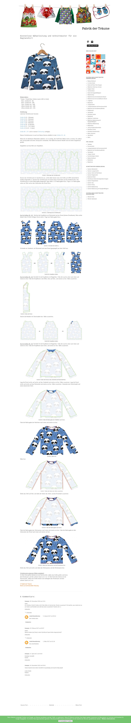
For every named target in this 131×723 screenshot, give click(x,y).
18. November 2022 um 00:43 (37, 665)
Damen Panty (91, 184)
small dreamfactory (34, 616)
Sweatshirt (90, 112)
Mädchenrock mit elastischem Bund (97, 97)
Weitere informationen (108, 719)
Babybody (90, 116)
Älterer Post (79, 705)
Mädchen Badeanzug (93, 123)
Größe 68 (22, 121)
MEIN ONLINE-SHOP (91, 51)
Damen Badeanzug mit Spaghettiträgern (98, 188)
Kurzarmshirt (91, 146)
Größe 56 (22, 117)
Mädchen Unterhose (93, 118)
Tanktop (90, 144)
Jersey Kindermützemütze (94, 127)
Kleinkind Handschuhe (93, 131)
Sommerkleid (91, 91)
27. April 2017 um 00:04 (36, 653)
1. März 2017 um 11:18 (49, 641)
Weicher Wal (91, 197)
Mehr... (89, 137)
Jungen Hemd (91, 154)
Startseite (51, 705)
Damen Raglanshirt (93, 175)
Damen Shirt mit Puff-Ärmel (95, 173)
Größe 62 (22, 119)
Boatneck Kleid (91, 177)
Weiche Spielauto (92, 199)
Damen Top (91, 182)
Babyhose (90, 102)
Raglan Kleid (91, 89)
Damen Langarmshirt (93, 171)
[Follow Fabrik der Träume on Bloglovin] (92, 46)
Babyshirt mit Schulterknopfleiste (96, 108)
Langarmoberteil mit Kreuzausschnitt (97, 106)
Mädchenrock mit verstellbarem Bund (97, 98)
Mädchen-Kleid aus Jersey (94, 87)
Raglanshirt (91, 110)
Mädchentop (91, 94)
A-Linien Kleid (91, 83)
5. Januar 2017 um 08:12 (49, 616)
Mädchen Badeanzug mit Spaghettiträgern (94, 121)
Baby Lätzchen (91, 133)
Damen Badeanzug (93, 186)
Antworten (27, 609)
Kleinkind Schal (92, 129)
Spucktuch (90, 135)
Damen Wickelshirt (92, 169)
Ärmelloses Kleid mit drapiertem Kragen (98, 179)
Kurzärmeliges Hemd (93, 156)
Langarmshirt (91, 104)
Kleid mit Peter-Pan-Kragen (95, 85)
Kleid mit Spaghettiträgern (94, 93)
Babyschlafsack (92, 81)
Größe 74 (22, 122)
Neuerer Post (24, 705)
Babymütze (90, 125)
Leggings (90, 100)
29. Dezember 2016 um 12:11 (37, 601)
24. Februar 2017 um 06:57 (37, 628)
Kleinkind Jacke (92, 114)
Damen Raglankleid (93, 180)
